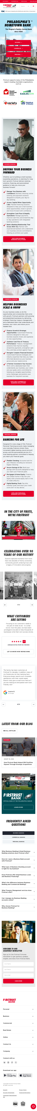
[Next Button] (33, 704)
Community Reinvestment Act (10, 1096)
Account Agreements (8, 1092)
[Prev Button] (3, 704)
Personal (24, 1)
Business (5, 1)
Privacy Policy (23, 1089)
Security (5, 1089)
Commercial (14, 1)
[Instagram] (8, 1062)
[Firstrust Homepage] (10, 6)
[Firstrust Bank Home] (9, 1001)
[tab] (18, 833)
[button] (33, 6)
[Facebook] (12, 1062)
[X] (15, 1062)
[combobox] (23, 6)
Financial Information (24, 1092)
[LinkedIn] (4, 1062)
